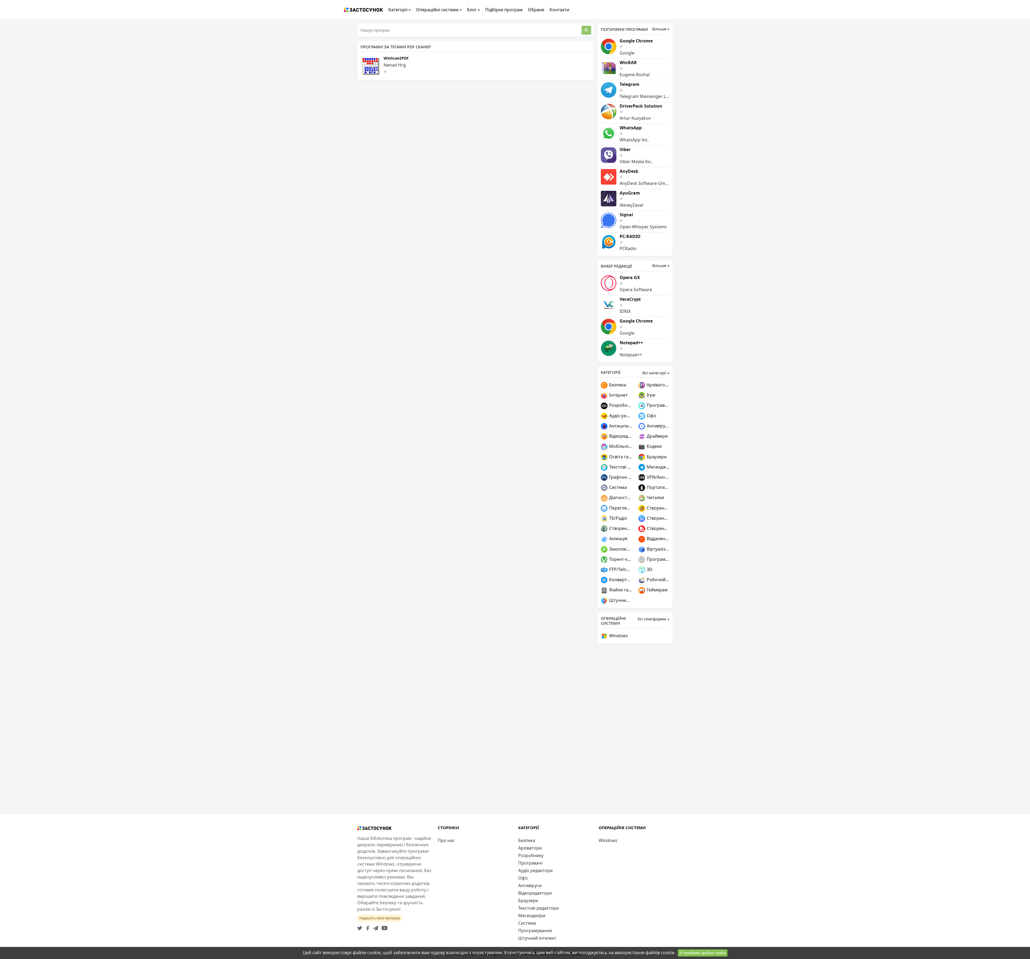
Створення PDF (658, 528)
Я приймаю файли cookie (702, 952)
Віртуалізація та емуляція (658, 549)
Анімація (617, 538)
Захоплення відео (620, 549)
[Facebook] (366, 926)
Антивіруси (658, 426)
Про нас (446, 840)
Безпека (617, 385)
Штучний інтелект (620, 600)
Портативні (658, 487)
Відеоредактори (620, 436)
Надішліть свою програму (379, 918)
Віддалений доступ (658, 538)
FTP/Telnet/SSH (620, 569)
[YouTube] (383, 926)
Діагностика (620, 497)
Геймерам (657, 590)
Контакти (559, 10)
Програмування (658, 559)
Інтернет (618, 395)
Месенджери (658, 467)
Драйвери (657, 436)
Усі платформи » (654, 618)
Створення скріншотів (658, 518)
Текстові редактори (620, 467)
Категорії (397, 10)
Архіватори (658, 385)
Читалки (655, 497)
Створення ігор (620, 528)
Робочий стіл (658, 580)
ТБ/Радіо (617, 518)
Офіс (651, 416)
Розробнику (620, 405)
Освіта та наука (620, 457)
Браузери (656, 457)
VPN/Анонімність (658, 477)
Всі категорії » (656, 372)
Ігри (650, 395)
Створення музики (658, 508)
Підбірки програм (504, 10)
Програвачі (658, 405)
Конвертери (620, 580)
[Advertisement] (635, 728)
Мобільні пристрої (620, 446)
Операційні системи (437, 10)
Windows (618, 636)
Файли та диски (620, 590)
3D (649, 569)
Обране (536, 10)
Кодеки (654, 446)
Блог (472, 10)
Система (617, 487)
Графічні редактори (620, 477)
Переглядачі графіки (620, 508)
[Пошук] (586, 30)
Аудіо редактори (620, 416)
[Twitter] (359, 926)
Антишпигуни (620, 426)
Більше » (661, 29)
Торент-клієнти (620, 559)
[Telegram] (374, 926)
